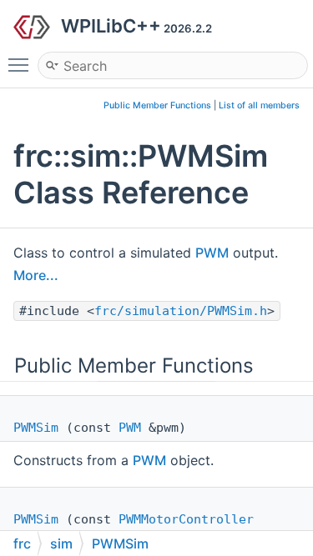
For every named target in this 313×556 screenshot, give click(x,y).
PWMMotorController (186, 519)
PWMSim (35, 427)
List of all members (259, 105)
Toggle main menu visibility (22, 64)
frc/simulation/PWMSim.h (180, 310)
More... (35, 275)
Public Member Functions (157, 105)
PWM (212, 252)
